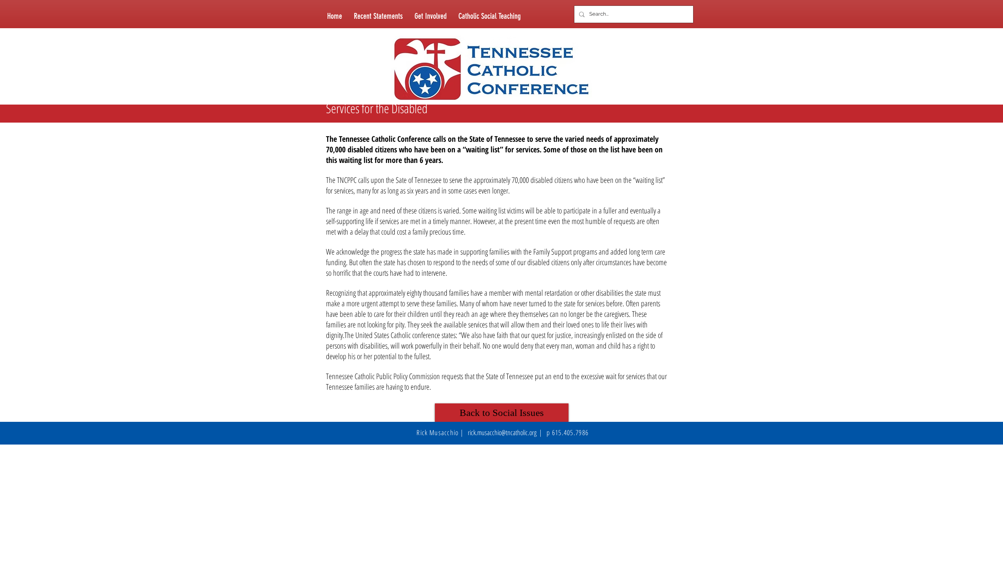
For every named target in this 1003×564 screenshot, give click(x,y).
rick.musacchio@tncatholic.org (502, 432)
